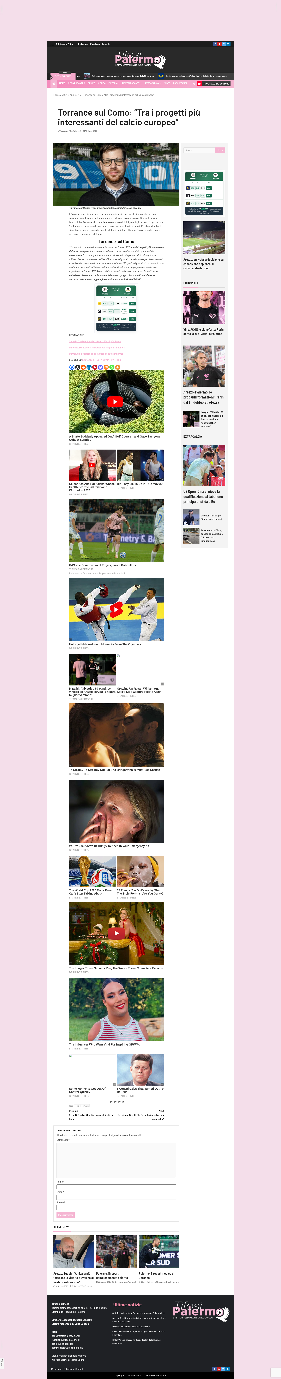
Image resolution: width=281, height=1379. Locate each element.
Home (62, 83)
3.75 (104, 304)
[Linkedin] (89, 367)
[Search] (194, 84)
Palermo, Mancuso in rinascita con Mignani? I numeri (97, 347)
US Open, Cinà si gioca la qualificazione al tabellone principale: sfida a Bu (203, 496)
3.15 (110, 304)
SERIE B (91, 83)
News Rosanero (76, 83)
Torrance (85, 1106)
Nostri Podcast (130, 83)
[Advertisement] (140, 20)
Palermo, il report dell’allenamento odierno (131, 1326)
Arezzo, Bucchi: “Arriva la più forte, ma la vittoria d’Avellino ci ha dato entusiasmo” (73, 1277)
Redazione (83, 44)
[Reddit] (83, 367)
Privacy (1, 1364)
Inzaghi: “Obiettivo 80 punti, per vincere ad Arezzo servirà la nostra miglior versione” (212, 419)
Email (60, 1192)
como (76, 1106)
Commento (63, 1140)
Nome (60, 1181)
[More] (117, 367)
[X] (77, 367)
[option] (204, 248)
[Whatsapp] (111, 367)
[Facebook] (71, 367)
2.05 (117, 304)
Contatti (106, 44)
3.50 (105, 311)
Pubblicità (95, 44)
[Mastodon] (100, 367)
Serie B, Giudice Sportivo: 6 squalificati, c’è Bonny (91, 1115)
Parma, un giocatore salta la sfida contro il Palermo (96, 353)
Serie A (102, 83)
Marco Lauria (77, 1359)
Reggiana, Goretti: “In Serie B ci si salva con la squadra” (141, 1115)
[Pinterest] (94, 367)
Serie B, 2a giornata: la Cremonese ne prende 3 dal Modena (198, 76)
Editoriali (113, 83)
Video (167, 83)
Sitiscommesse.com (203, 209)
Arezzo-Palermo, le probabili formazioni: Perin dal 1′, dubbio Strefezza (203, 397)
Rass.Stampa (180, 83)
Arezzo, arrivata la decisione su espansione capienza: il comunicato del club (203, 263)
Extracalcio (152, 83)
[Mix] (106, 367)
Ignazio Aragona (77, 1355)
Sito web (60, 1202)
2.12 (117, 311)
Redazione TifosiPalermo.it (70, 131)
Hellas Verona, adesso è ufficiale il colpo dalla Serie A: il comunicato (128, 76)
